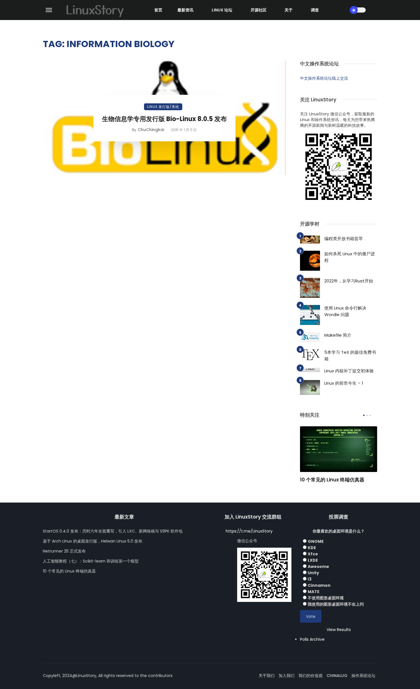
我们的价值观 (311, 675)
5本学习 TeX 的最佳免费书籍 (350, 355)
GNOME (316, 541)
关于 (289, 10)
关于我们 (267, 675)
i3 (309, 579)
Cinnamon (319, 585)
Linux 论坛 (222, 10)
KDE (312, 548)
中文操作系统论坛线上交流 (324, 78)
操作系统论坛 (363, 675)
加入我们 (287, 675)
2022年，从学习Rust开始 (348, 281)
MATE (313, 591)
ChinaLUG (337, 675)
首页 (158, 10)
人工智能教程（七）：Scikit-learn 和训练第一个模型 (91, 561)
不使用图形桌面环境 (326, 598)
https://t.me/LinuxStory (249, 531)
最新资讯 (185, 10)
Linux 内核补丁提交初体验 (349, 371)
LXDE (313, 560)
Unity (313, 573)
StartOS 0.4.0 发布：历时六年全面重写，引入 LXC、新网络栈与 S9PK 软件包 (113, 531)
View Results (339, 629)
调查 (315, 10)
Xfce (313, 554)
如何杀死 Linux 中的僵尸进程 (349, 257)
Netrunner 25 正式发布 (64, 551)
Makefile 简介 (337, 335)
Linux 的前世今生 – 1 (343, 383)
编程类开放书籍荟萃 (343, 239)
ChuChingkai (151, 129)
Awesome (318, 566)
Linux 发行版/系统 (163, 106)
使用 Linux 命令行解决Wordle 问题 (345, 311)
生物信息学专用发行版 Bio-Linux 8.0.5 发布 (164, 119)
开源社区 (259, 10)
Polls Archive (312, 639)
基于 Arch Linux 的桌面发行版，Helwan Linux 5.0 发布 (92, 541)
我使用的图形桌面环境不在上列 (336, 604)
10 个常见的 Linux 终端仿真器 (332, 479)
